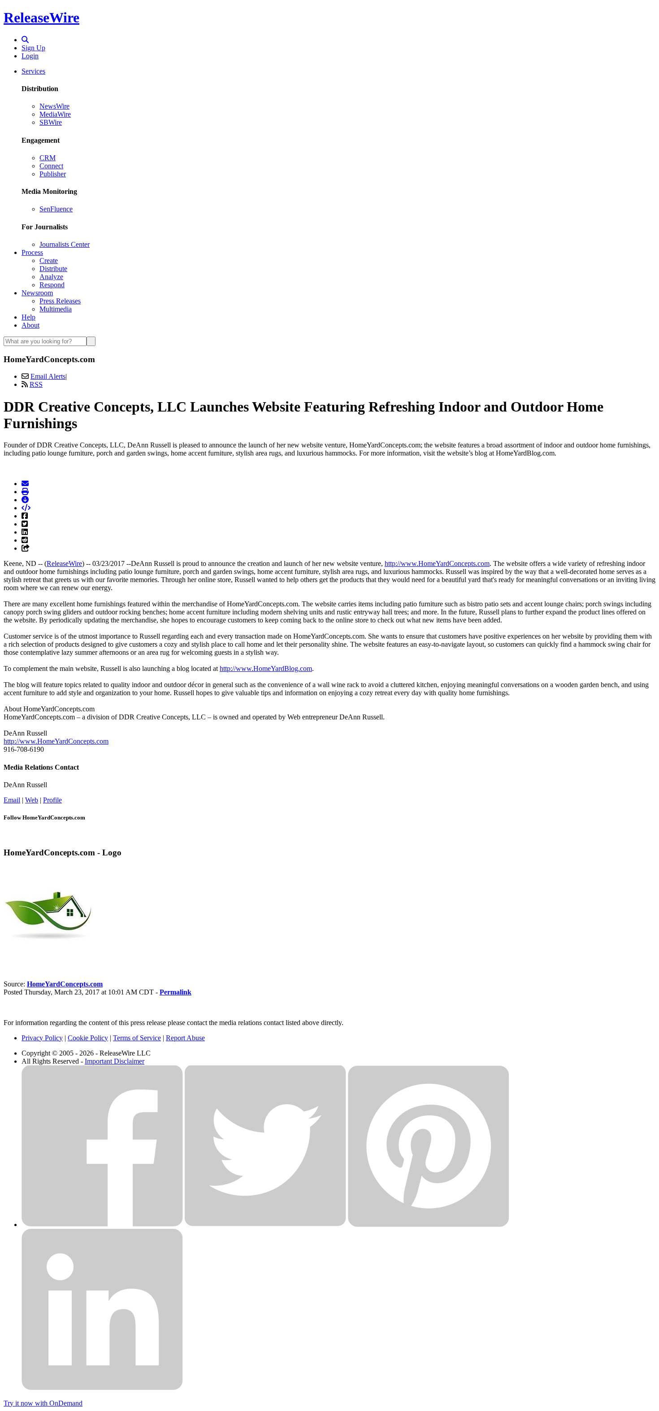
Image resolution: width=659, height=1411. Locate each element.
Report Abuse (185, 1038)
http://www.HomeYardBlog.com (266, 668)
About (30, 325)
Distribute (53, 268)
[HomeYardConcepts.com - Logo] (48, 953)
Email (12, 800)
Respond (52, 285)
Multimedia (55, 309)
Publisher (52, 174)
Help (28, 317)
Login (30, 56)
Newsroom (37, 293)
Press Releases (60, 301)
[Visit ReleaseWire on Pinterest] (428, 1224)
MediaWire (55, 114)
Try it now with (43, 1403)
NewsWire (54, 106)
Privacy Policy (42, 1038)
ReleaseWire (41, 17)
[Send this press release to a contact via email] (25, 483)
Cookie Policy (88, 1038)
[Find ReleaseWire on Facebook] (102, 1224)
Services (33, 71)
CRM (47, 158)
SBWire (50, 122)
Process (32, 252)
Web (31, 800)
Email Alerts (47, 376)
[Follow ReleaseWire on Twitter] (265, 1224)
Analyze (51, 276)
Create (48, 260)
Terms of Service (137, 1038)
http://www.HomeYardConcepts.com (437, 563)
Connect (51, 166)
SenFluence (56, 209)
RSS (36, 384)
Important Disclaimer (114, 1061)
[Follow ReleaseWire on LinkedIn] (102, 1388)
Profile (52, 800)
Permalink (175, 992)
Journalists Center (64, 244)
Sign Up (33, 48)
